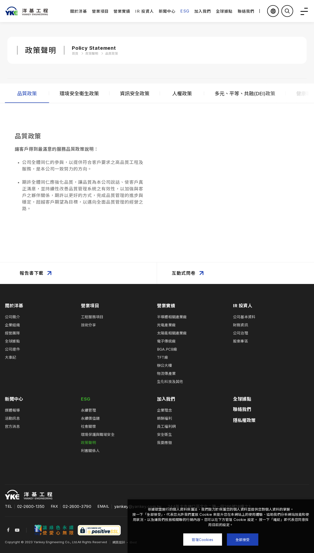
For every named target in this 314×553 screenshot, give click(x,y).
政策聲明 (91, 53)
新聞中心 (167, 11)
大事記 (10, 357)
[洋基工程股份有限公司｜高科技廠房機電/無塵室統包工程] (26, 11)
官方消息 (12, 426)
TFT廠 (162, 357)
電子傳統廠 (166, 341)
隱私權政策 (244, 420)
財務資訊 (240, 325)
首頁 (75, 53)
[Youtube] (17, 530)
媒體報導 (12, 410)
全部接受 (243, 540)
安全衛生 (164, 434)
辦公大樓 (164, 365)
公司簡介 (12, 317)
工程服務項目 (92, 317)
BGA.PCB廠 (167, 349)
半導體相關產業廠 (172, 317)
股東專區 (240, 341)
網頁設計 (118, 542)
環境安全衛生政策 (79, 94)
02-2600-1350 (31, 506)
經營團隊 (12, 333)
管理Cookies (202, 540)
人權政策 (182, 94)
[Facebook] (8, 530)
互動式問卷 (184, 273)
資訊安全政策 (134, 94)
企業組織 (12, 325)
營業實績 (122, 11)
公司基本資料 (244, 317)
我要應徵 (164, 442)
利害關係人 (90, 451)
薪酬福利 (164, 418)
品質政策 (27, 94)
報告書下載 (32, 273)
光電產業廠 (166, 325)
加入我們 (202, 11)
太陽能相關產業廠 (172, 333)
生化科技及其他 (170, 381)
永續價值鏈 (90, 418)
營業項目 (100, 11)
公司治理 (240, 333)
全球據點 (224, 11)
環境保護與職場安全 (98, 434)
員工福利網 (166, 426)
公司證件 (12, 349)
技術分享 (88, 325)
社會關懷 (88, 426)
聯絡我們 (246, 11)
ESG (184, 11)
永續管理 (88, 410)
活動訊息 (12, 418)
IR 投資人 (144, 11)
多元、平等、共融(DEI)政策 (245, 94)
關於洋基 (78, 11)
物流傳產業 (166, 373)
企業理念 (164, 410)
